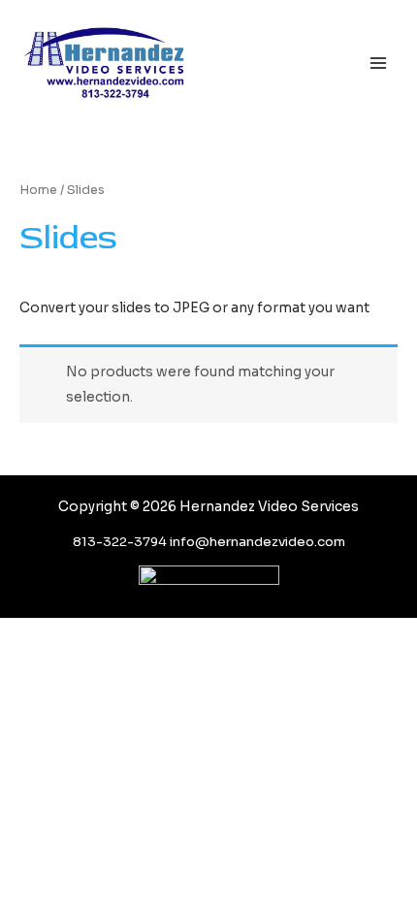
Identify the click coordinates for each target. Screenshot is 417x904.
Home (38, 190)
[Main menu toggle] (379, 63)
